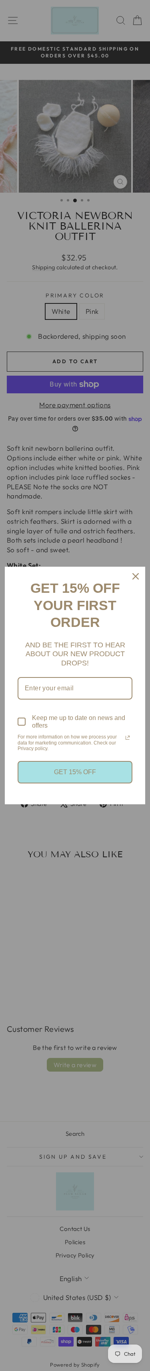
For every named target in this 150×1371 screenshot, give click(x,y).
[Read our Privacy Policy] (127, 737)
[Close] (135, 576)
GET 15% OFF (75, 772)
